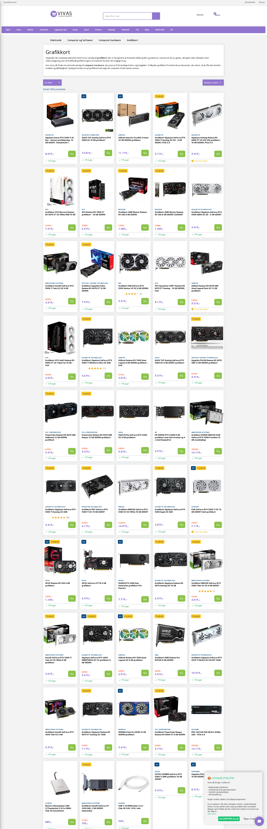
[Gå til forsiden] (46, 40)
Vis (72, 154)
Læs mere (212, 814)
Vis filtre (49, 82)
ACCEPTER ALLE (229, 818)
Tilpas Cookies (250, 818)
